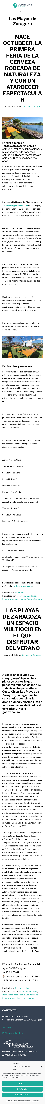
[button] (42, 1066)
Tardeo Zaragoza (34, 599)
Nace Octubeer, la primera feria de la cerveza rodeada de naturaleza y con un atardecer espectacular (22, 68)
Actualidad (19, 592)
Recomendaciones (22, 988)
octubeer (16, 599)
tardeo (23, 599)
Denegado (22, 1089)
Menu (22, 11)
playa (25, 998)
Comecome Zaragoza (22, 5)
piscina (19, 998)
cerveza (22, 596)
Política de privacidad (24, 1100)
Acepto (22, 1083)
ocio (13, 998)
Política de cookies (11, 1100)
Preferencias (22, 1095)
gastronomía (19, 995)
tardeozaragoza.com (22, 586)
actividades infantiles (28, 991)
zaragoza (32, 998)
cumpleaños (7, 995)
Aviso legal (35, 1100)
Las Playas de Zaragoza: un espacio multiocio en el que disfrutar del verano (23, 629)
